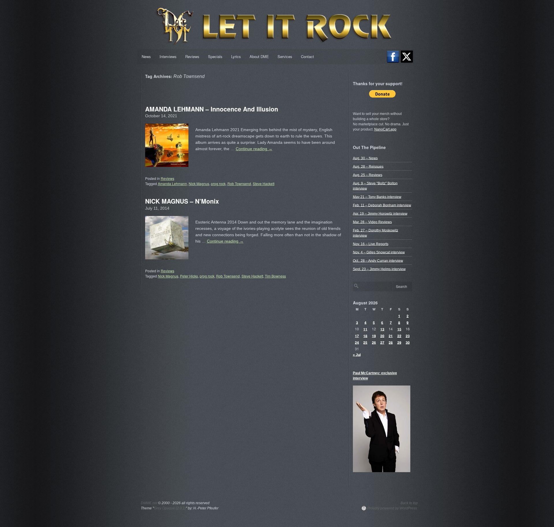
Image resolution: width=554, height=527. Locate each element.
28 (391, 342)
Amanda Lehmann (172, 183)
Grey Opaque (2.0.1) (170, 508)
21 (391, 335)
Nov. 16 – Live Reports (370, 244)
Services (285, 56)
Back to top (409, 503)
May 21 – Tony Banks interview (377, 197)
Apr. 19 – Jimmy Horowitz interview (380, 213)
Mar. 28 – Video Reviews (372, 222)
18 (365, 335)
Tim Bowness (275, 275)
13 (382, 329)
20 (382, 335)
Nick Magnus (199, 183)
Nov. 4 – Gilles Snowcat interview (379, 252)
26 (374, 342)
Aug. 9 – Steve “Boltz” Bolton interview (375, 185)
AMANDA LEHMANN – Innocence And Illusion (211, 109)
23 (408, 335)
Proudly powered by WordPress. (392, 508)
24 (357, 342)
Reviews (192, 56)
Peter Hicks (189, 275)
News (146, 56)
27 (382, 342)
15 (399, 329)
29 (399, 342)
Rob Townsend (239, 183)
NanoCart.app (385, 129)
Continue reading (254, 148)
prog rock (218, 183)
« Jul (357, 355)
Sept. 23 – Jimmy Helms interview (379, 269)
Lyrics (236, 56)
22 (399, 335)
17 (357, 335)
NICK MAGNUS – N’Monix (182, 201)
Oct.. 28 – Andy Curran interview (378, 260)
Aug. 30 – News (365, 158)
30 (408, 342)
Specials (215, 56)
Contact (307, 56)
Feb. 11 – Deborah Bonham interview (382, 205)
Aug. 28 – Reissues (368, 166)
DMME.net (149, 503)
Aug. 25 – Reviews (367, 175)
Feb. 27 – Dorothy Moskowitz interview (375, 232)
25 (365, 342)
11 (365, 329)
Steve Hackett (263, 183)
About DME (259, 56)
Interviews (168, 56)
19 (374, 335)
